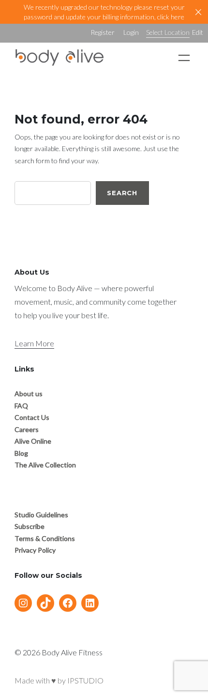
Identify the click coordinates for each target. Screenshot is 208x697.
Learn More (34, 343)
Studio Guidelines (41, 515)
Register (102, 32)
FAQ (21, 406)
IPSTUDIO (85, 680)
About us (29, 393)
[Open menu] (184, 57)
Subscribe (30, 526)
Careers (27, 429)
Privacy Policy (35, 550)
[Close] (198, 12)
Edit (197, 32)
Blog (21, 453)
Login (131, 32)
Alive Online (33, 441)
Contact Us (32, 417)
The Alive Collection (45, 465)
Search (122, 193)
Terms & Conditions (45, 538)
